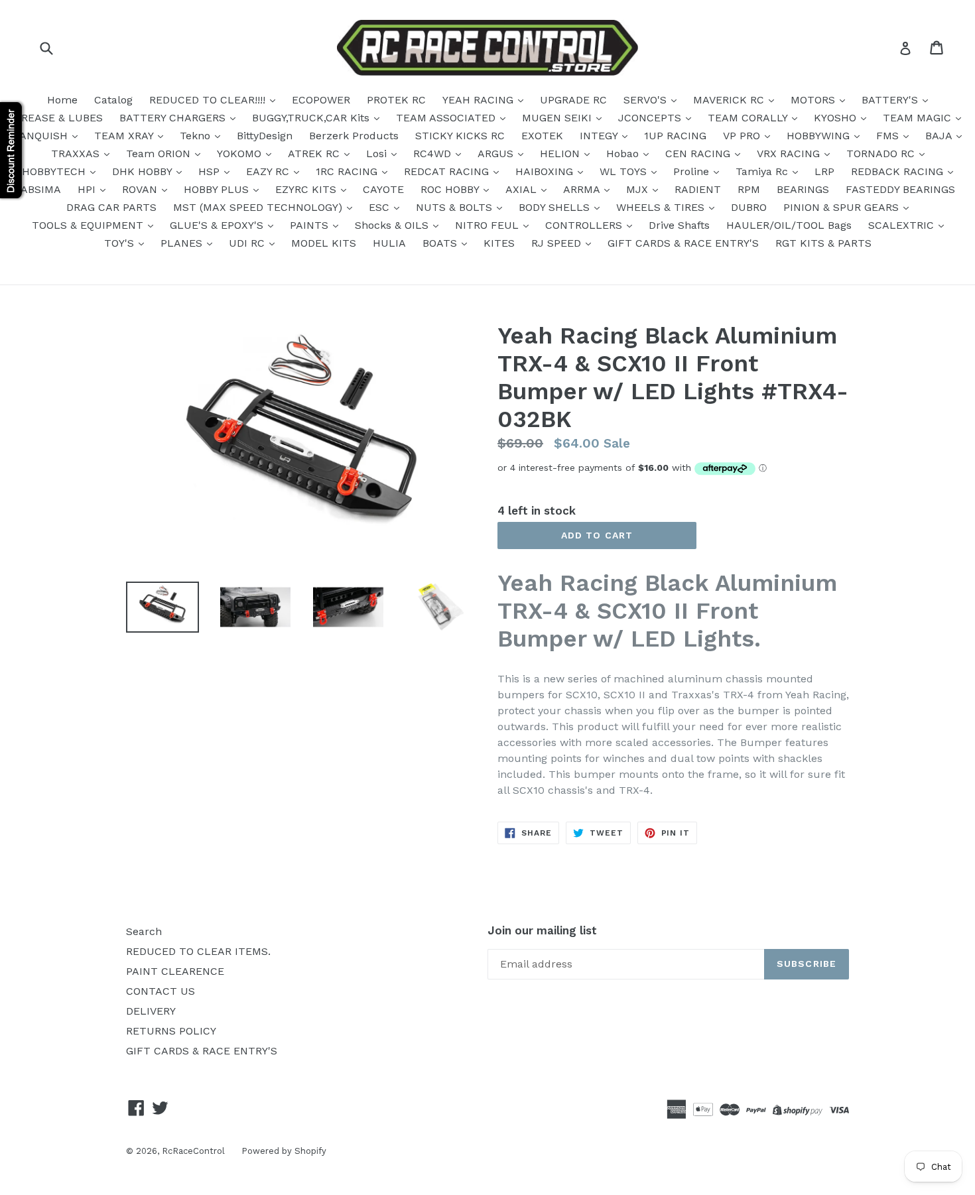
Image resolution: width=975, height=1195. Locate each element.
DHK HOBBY (143, 171)
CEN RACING (699, 153)
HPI (88, 189)
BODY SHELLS (556, 207)
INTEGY (600, 135)
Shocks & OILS (393, 225)
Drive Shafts (679, 225)
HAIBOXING (545, 171)
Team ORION (160, 153)
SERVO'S (646, 100)
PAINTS (311, 225)
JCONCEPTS (651, 117)
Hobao (624, 153)
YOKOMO (241, 153)
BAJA (940, 135)
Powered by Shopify (283, 1151)
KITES (499, 243)
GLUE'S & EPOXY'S (218, 225)
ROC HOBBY (451, 189)
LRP (824, 171)
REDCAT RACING (448, 171)
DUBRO (749, 207)
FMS (889, 135)
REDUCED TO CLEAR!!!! (209, 100)
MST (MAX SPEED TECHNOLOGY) (259, 207)
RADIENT (698, 189)
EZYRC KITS (307, 189)
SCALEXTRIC (902, 225)
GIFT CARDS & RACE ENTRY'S (683, 243)
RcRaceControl (193, 1151)
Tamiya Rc (763, 171)
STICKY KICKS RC (460, 135)
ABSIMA (41, 189)
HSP (210, 171)
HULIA (389, 243)
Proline (692, 171)
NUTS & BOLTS (455, 207)
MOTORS (814, 100)
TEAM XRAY (125, 135)
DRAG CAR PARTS (111, 207)
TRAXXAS (77, 153)
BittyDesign (264, 135)
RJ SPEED (557, 243)
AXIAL (522, 189)
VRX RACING (790, 153)
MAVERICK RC (730, 100)
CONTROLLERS (585, 225)
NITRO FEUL (488, 225)
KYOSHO (837, 117)
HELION (561, 153)
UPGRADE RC (573, 100)
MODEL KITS (323, 243)
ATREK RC (315, 153)
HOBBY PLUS (218, 189)
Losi (378, 153)
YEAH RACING (479, 100)
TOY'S (120, 243)
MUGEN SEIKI (558, 117)
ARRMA (583, 189)
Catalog (113, 100)
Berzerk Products (354, 135)
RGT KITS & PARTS (823, 243)
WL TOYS (625, 171)
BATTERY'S (891, 100)
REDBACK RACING (898, 171)
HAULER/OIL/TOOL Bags (789, 225)
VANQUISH (42, 135)
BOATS (441, 243)
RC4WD (433, 153)
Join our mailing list (542, 930)
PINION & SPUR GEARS (842, 207)
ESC (381, 207)
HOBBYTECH (55, 171)
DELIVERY (151, 1011)
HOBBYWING (820, 135)
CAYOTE (383, 189)
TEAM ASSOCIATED (447, 117)
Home (62, 100)
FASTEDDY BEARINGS (900, 189)
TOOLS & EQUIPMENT (89, 225)
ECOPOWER (321, 100)
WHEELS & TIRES (662, 207)
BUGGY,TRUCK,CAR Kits (312, 117)
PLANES (183, 243)
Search (144, 931)
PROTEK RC (396, 100)
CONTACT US (160, 991)
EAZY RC (269, 171)
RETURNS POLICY (171, 1031)
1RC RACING (348, 171)
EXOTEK (542, 135)
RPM (749, 189)
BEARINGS (803, 189)
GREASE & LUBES (58, 117)
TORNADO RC (882, 153)
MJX (638, 189)
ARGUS (497, 153)
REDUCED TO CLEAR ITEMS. (198, 951)
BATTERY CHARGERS (174, 117)
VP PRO (743, 135)
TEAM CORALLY (749, 117)
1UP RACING (675, 135)
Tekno (197, 135)
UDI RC (248, 243)
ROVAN (141, 189)
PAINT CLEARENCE (175, 971)
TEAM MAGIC (918, 117)
